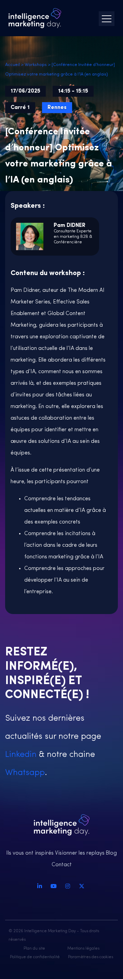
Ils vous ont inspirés (30, 853)
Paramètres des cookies (90, 957)
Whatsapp (25, 773)
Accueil (12, 65)
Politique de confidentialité (35, 957)
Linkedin (21, 754)
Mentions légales (83, 949)
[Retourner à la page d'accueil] (35, 18)
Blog (111, 853)
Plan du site (34, 949)
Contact (62, 865)
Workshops (36, 65)
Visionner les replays (80, 853)
